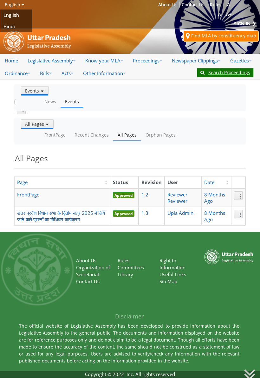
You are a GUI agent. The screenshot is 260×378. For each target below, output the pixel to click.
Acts (66, 73)
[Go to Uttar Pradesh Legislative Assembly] (37, 41)
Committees (131, 267)
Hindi (9, 26)
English (11, 15)
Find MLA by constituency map (223, 36)
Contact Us (193, 5)
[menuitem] (11, 60)
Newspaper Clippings (195, 60)
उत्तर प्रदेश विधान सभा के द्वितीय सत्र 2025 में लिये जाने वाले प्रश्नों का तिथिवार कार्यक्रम (61, 216)
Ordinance (16, 73)
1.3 (144, 213)
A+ (228, 14)
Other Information (103, 73)
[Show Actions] (238, 195)
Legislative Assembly (50, 60)
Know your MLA (102, 60)
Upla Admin (180, 213)
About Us (168, 5)
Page (22, 182)
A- (229, 5)
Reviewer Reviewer (177, 197)
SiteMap (168, 281)
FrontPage (28, 194)
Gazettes (239, 60)
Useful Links (172, 274)
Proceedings (146, 60)
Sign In (243, 24)
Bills (44, 73)
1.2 (144, 194)
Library (125, 274)
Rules (216, 5)
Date (209, 182)
